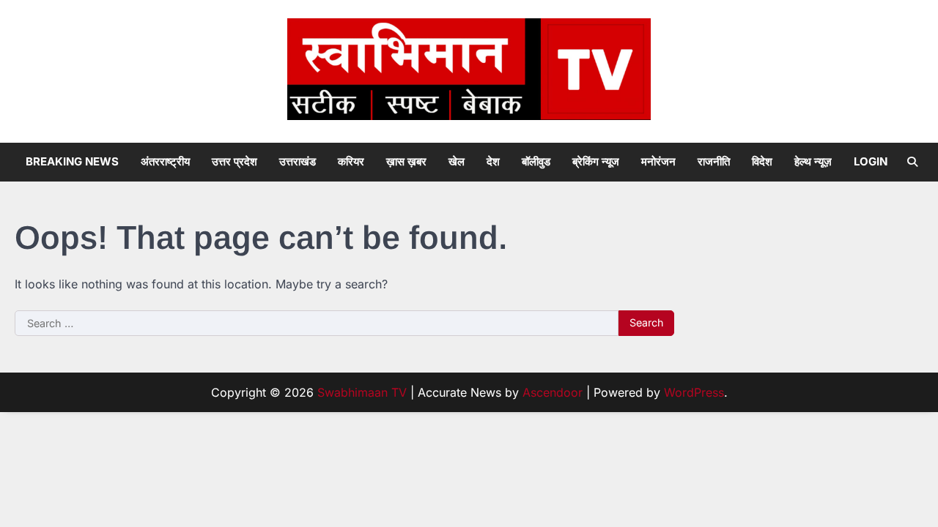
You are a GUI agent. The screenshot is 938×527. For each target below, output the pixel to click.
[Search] (912, 162)
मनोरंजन (658, 161)
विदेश (762, 161)
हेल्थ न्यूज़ (813, 161)
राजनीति (714, 161)
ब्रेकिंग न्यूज (595, 161)
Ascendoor (552, 392)
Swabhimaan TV (362, 392)
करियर (351, 161)
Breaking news (72, 161)
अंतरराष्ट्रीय (165, 161)
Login (870, 161)
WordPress (694, 392)
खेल (456, 161)
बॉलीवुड (536, 161)
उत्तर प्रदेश (234, 161)
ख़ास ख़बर (406, 161)
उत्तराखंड (297, 161)
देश (493, 161)
